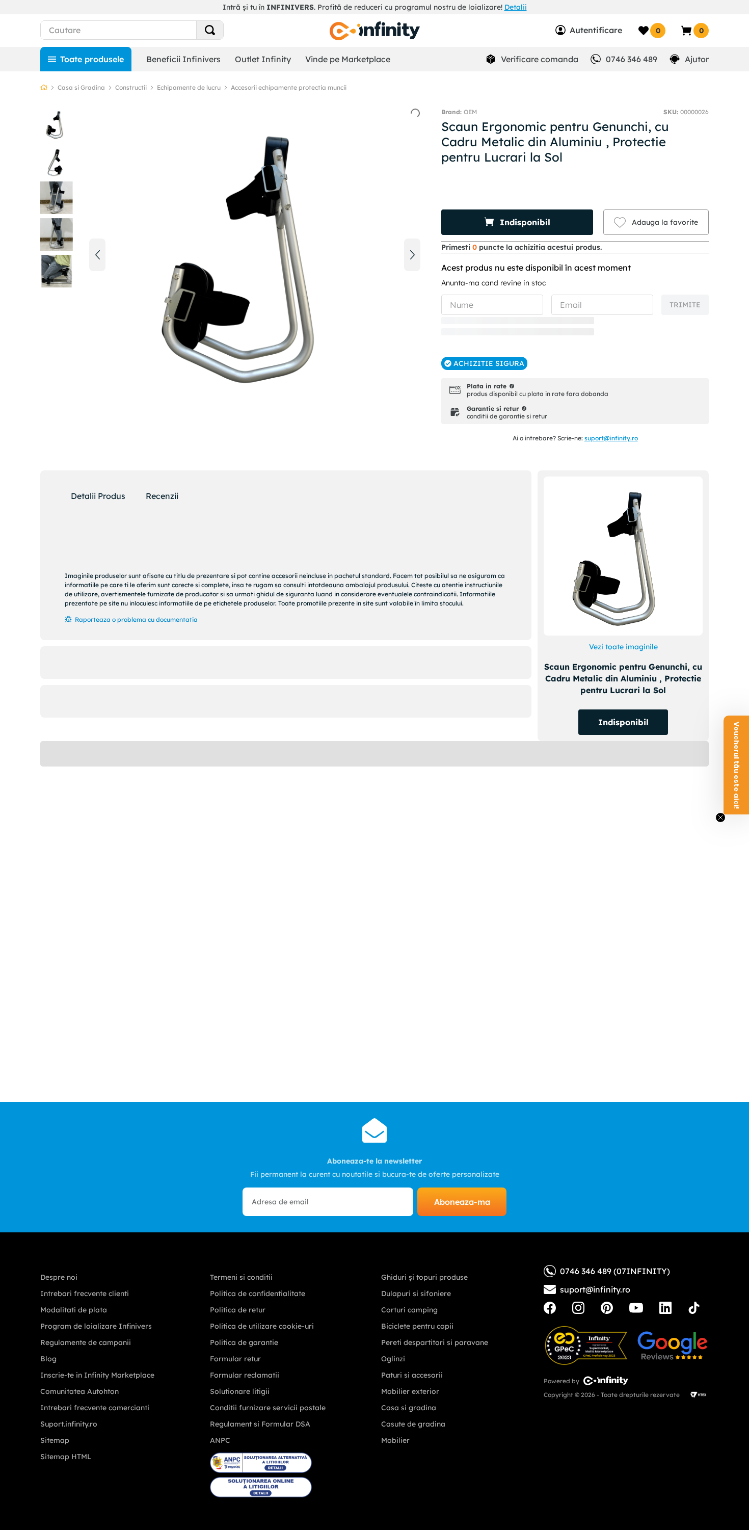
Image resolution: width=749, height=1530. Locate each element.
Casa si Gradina (81, 87)
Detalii (515, 7)
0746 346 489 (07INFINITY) (615, 1271)
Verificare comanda (539, 59)
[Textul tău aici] (550, 1308)
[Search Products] (210, 30)
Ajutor (697, 59)
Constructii (131, 87)
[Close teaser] (720, 817)
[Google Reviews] (672, 1345)
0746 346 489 (631, 59)
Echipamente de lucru (189, 87)
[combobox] (150, 30)
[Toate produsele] (85, 59)
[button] (517, 222)
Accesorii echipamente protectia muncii (288, 87)
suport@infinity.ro (611, 438)
